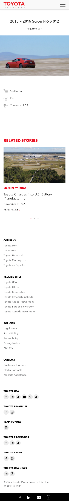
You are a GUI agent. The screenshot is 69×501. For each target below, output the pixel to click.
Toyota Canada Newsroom (19, 311)
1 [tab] (31, 218)
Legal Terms (11, 328)
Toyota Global (12, 287)
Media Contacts (13, 370)
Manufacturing (15, 188)
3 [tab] (38, 218)
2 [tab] (34, 218)
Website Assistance (15, 374)
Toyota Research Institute (18, 296)
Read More (11, 209)
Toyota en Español (14, 265)
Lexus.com (10, 250)
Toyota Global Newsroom (19, 301)
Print (12, 98)
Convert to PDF (19, 105)
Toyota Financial (13, 255)
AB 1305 (8, 348)
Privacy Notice (12, 343)
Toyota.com (10, 245)
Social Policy (11, 333)
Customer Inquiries (15, 365)
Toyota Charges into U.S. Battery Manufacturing (28, 196)
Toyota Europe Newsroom (19, 306)
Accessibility (11, 338)
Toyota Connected (14, 292)
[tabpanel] (34, 180)
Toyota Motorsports (15, 260)
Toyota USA (10, 282)
